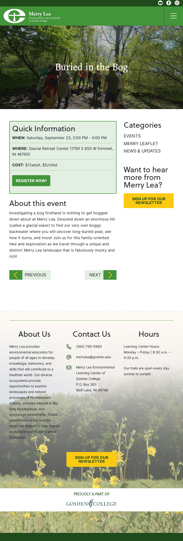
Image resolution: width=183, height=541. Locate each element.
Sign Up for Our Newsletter (149, 200)
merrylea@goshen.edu (93, 357)
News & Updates (142, 150)
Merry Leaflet (141, 143)
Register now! (31, 180)
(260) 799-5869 (89, 346)
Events (132, 135)
